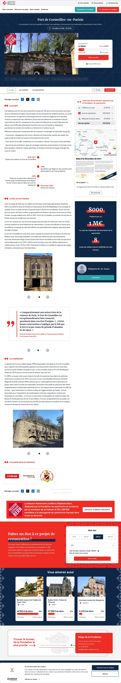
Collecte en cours (16, 79)
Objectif (104, 46)
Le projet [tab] (11, 90)
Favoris (98, 90)
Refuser (105, 674)
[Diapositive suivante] (47, 297)
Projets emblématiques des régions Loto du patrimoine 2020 (69, 79)
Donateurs (81, 52)
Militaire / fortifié (44, 79)
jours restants (104, 52)
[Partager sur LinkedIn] (33, 99)
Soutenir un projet (109, 9)
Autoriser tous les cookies (105, 667)
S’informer (44, 9)
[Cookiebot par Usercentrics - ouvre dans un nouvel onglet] (12, 679)
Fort (6, 79)
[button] (37, 297)
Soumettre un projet (85, 9)
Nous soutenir (35, 9)
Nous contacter (98, 3)
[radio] (74, 536)
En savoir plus (95, 193)
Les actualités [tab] (23, 90)
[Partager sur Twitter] (28, 99)
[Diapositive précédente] (28, 297)
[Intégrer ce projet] (38, 99)
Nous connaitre (7, 9)
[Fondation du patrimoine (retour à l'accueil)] (9, 3)
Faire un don (93, 57)
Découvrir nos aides (21, 9)
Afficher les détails (31, 679)
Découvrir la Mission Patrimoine (97, 509)
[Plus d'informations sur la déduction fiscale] (98, 551)
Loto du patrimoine (30, 79)
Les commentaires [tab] (38, 90)
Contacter (96, 277)
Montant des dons (83, 43)
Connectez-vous (113, 3)
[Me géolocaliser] (71, 645)
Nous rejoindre (84, 3)
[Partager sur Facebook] (22, 99)
